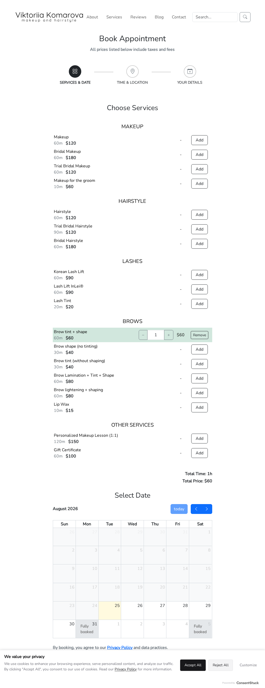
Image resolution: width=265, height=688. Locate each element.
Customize (248, 665)
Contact (179, 17)
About (92, 17)
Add (199, 140)
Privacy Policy (119, 647)
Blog (159, 17)
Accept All (193, 665)
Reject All (220, 665)
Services (114, 17)
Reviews (138, 17)
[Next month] (206, 509)
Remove (199, 335)
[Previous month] (196, 509)
